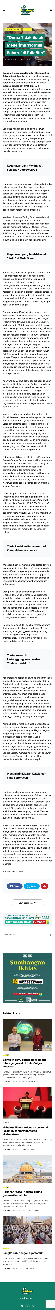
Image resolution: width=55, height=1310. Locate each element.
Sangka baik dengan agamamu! (23, 1253)
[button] (4, 10)
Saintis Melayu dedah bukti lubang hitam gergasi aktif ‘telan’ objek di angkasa (24, 1063)
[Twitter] (27, 1306)
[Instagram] (33, 1306)
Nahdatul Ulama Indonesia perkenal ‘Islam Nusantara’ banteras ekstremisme (25, 1131)
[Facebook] (22, 1306)
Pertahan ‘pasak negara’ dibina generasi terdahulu (22, 1193)
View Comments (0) (27, 903)
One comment (30, 1268)
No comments (33, 1082)
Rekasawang (30, 1298)
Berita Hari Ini (13, 29)
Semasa (27, 29)
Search (50, 934)
